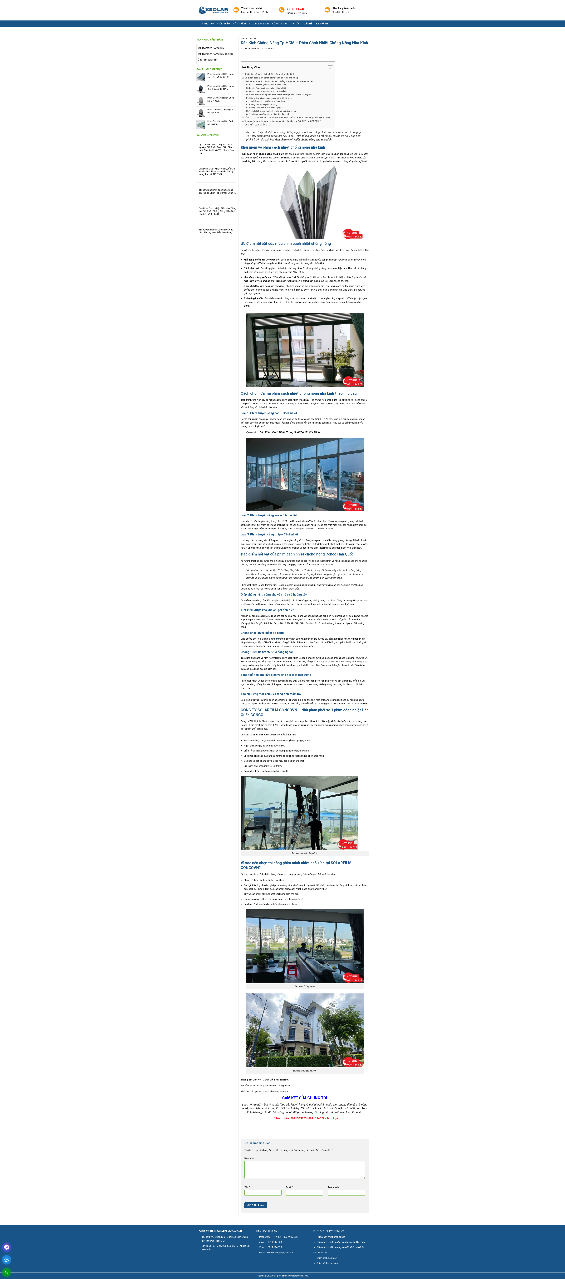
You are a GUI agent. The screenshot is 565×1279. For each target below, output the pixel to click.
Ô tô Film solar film (207, 59)
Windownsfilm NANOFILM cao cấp (215, 53)
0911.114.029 (274, 1237)
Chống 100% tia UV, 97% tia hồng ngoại (266, 108)
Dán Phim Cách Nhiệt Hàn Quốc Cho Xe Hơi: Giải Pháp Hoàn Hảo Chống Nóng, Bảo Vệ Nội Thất (217, 171)
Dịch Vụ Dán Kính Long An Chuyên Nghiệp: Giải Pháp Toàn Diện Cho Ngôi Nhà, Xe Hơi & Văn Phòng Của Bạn (216, 148)
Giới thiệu (223, 23)
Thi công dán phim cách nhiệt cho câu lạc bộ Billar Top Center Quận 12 (217, 191)
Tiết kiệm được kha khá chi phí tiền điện (267, 101)
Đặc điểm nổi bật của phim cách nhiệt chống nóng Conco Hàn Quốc (278, 95)
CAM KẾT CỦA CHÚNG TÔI (258, 125)
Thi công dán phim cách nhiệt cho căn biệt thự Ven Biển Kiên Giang (216, 231)
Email (289, 1187)
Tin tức (295, 23)
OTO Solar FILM (259, 23)
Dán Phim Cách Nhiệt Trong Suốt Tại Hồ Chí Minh (290, 432)
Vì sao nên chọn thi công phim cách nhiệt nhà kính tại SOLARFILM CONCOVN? (283, 121)
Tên (247, 1187)
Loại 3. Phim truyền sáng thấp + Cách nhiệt (268, 91)
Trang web (333, 1187)
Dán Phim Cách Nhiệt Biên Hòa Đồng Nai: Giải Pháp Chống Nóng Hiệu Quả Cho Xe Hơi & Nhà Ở (217, 211)
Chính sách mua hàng (327, 1263)
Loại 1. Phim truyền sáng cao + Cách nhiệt (267, 85)
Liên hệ (307, 23)
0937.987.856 (291, 1237)
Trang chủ (207, 23)
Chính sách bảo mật (326, 1258)
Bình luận (250, 1158)
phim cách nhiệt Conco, (286, 619)
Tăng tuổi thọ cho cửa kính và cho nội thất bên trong (272, 111)
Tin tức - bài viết (249, 39)
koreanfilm (269, 49)
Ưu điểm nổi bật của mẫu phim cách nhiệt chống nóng (271, 78)
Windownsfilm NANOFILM (211, 48)
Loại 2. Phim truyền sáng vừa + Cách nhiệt (267, 88)
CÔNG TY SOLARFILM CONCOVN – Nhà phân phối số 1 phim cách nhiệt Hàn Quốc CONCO (288, 117)
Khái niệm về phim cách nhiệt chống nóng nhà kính (269, 74)
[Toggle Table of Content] (329, 67)
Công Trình (279, 23)
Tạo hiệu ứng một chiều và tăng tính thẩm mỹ (269, 114)
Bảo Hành (322, 23)
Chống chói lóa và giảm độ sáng (263, 104)
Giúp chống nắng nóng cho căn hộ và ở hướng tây (270, 98)
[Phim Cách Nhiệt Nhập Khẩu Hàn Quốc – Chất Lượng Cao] (213, 10)
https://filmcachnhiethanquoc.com (270, 1091)
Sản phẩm (239, 23)
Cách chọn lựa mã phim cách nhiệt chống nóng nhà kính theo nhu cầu (279, 81)
